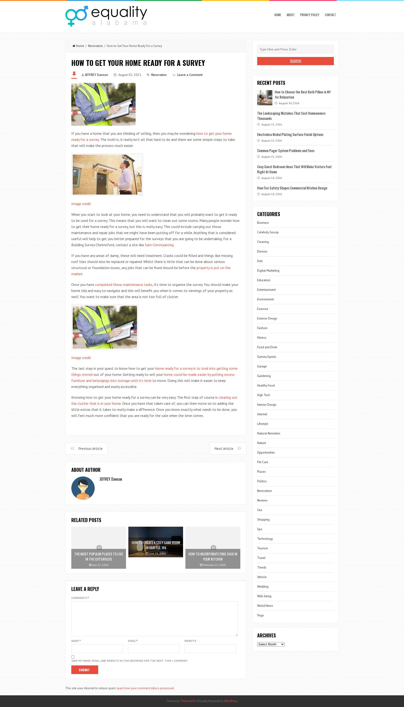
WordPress (231, 701)
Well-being (264, 596)
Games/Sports (266, 357)
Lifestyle (262, 424)
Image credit (81, 203)
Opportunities (266, 453)
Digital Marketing (268, 271)
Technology (265, 539)
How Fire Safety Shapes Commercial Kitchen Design (292, 187)
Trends (261, 567)
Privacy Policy (309, 14)
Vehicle (262, 577)
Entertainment (266, 290)
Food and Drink (267, 347)
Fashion (262, 328)
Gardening (264, 376)
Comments (80, 598)
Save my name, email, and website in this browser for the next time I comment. (129, 660)
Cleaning (263, 242)
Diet (260, 261)
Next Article (223, 448)
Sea (259, 510)
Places (261, 472)
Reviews (262, 500)
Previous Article (90, 448)
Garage (262, 366)
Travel (261, 558)
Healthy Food (266, 385)
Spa (259, 529)
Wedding (262, 587)
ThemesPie (187, 701)
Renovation (95, 46)
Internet (262, 414)
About (291, 14)
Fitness (261, 338)
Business (263, 223)
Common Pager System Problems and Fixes (285, 150)
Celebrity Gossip (268, 232)
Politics (262, 481)
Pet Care (262, 462)
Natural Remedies (268, 433)
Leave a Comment (189, 75)
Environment (265, 299)
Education (263, 280)
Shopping (263, 520)
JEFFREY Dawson (96, 75)
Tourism (262, 548)
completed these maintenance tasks (123, 284)
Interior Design (266, 405)
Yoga (260, 615)
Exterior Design (267, 318)
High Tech (263, 395)
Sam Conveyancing (159, 244)
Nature (261, 443)
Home (277, 14)
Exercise (262, 309)
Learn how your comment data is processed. (145, 688)
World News (265, 606)
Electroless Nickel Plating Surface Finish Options (290, 134)
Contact (330, 14)
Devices (262, 251)
